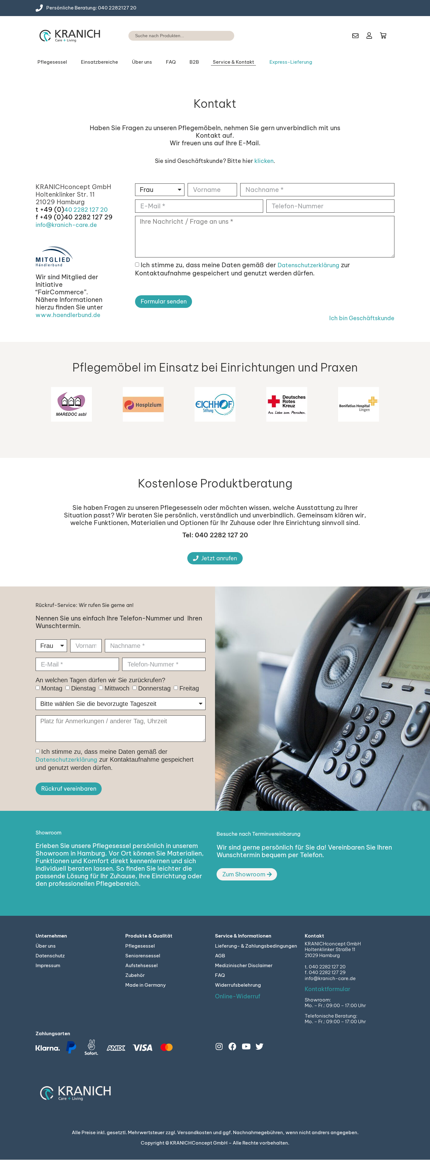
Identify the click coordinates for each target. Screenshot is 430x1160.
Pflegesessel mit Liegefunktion (67, 90)
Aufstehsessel (103, 95)
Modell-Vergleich (208, 104)
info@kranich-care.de (66, 224)
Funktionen (202, 86)
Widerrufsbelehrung (238, 985)
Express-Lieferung (290, 62)
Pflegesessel (52, 62)
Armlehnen (132, 95)
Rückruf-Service (238, 95)
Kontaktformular (327, 989)
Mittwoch (117, 688)
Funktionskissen (137, 104)
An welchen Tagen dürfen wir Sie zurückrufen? (100, 680)
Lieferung (300, 86)
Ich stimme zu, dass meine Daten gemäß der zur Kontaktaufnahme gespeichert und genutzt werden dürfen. (242, 269)
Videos (197, 122)
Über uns (142, 62)
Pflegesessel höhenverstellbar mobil (75, 151)
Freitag (189, 688)
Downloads (373, 95)
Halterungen (133, 113)
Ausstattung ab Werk (143, 86)
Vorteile (198, 95)
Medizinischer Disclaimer (244, 965)
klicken (264, 160)
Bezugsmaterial (206, 113)
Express (299, 95)
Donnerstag (154, 688)
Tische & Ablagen (139, 131)
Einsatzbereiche (99, 62)
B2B (194, 62)
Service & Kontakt (233, 62)
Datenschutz (50, 956)
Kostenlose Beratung (242, 86)
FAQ (171, 62)
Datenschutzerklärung (308, 265)
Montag (51, 688)
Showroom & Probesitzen (234, 107)
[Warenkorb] (383, 36)
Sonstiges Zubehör (140, 140)
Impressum (48, 965)
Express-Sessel (67, 162)
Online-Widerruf (237, 996)
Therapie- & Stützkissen (146, 122)
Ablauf (298, 104)
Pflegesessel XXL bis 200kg (72, 120)
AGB (220, 956)
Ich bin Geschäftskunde (361, 318)
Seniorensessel (104, 86)
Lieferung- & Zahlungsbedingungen (256, 946)
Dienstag (83, 688)
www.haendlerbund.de (68, 315)
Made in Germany (145, 985)
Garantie (370, 86)
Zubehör (135, 975)
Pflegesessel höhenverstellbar (68, 135)
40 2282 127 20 (86, 209)
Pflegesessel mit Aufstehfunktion (67, 105)
